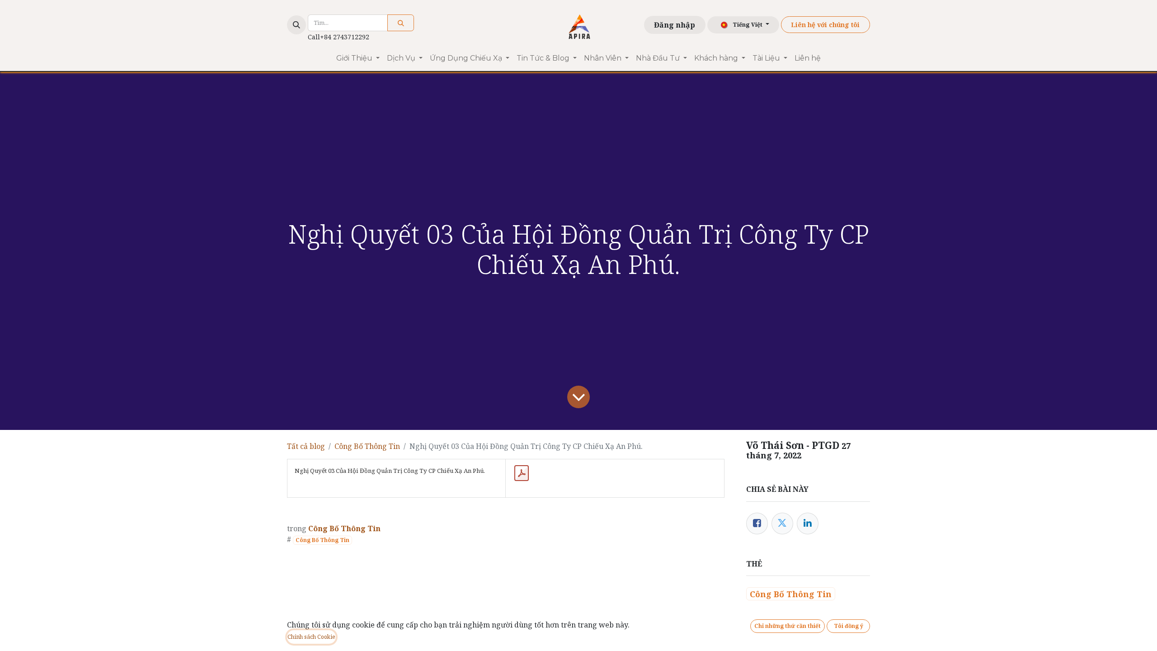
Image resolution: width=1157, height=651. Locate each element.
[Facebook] (757, 523)
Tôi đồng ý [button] (848, 626)
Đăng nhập (674, 25)
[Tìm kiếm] (400, 22)
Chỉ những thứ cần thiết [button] (787, 626)
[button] (296, 24)
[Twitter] (782, 523)
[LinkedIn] (807, 523)
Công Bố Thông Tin (367, 446)
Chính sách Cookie (311, 637)
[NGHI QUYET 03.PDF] (521, 473)
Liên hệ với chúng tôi (825, 24)
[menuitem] (358, 58)
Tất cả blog (306, 446)
